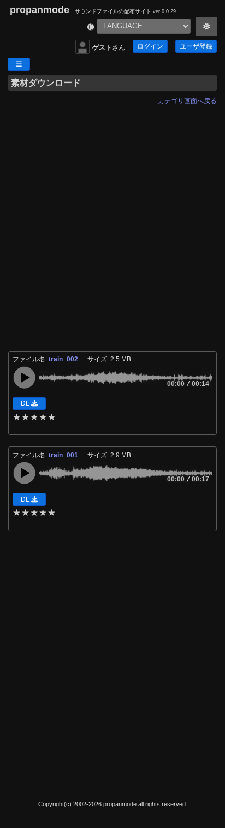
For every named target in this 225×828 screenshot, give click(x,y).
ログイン (150, 46)
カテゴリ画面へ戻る (187, 101)
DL (26, 403)
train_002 (64, 359)
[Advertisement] (112, 221)
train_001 (64, 455)
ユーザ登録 (196, 46)
